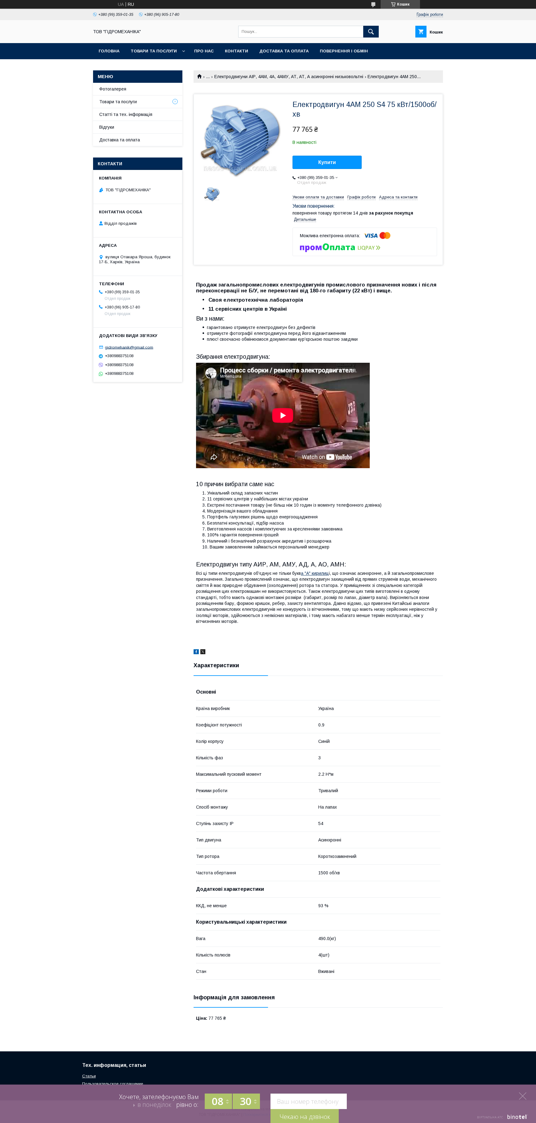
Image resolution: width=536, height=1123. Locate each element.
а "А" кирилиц (315, 573)
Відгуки (106, 127)
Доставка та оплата (284, 51)
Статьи (89, 1076)
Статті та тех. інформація (125, 114)
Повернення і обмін (344, 51)
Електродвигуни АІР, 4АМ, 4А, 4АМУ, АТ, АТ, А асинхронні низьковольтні (288, 76)
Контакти (236, 51)
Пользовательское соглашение (112, 1083)
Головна (109, 51)
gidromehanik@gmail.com (129, 347)
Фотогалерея (112, 89)
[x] (202, 652)
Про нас (204, 51)
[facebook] (196, 652)
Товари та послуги (154, 51)
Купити (327, 162)
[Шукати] (371, 32)
